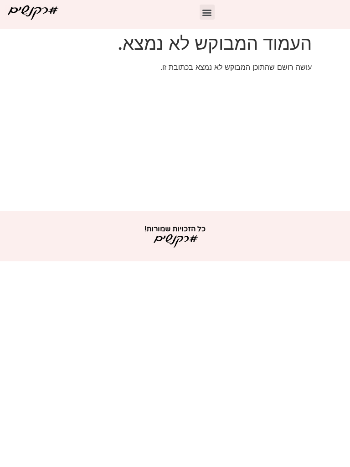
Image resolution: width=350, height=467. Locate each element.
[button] (207, 12)
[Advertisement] (175, 143)
